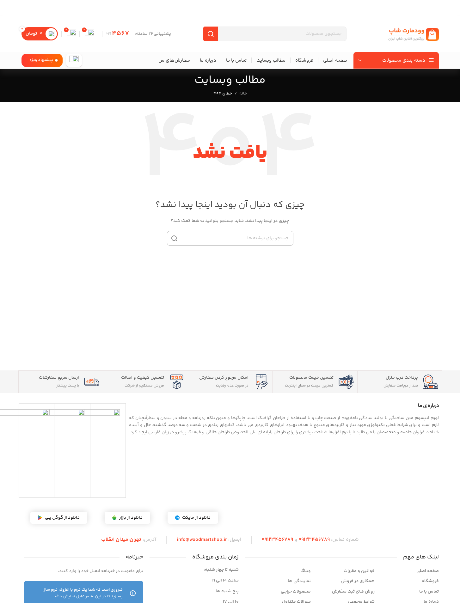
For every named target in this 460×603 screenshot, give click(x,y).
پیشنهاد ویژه (41, 60)
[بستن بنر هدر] (8, 8)
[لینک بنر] (230, 8)
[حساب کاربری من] (74, 60)
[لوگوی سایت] (413, 34)
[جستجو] (174, 238)
